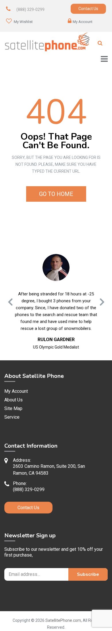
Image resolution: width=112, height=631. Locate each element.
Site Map (13, 408)
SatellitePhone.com (63, 620)
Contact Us (88, 8)
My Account (82, 22)
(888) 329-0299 (30, 9)
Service (12, 417)
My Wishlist (23, 22)
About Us (13, 400)
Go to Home (56, 194)
